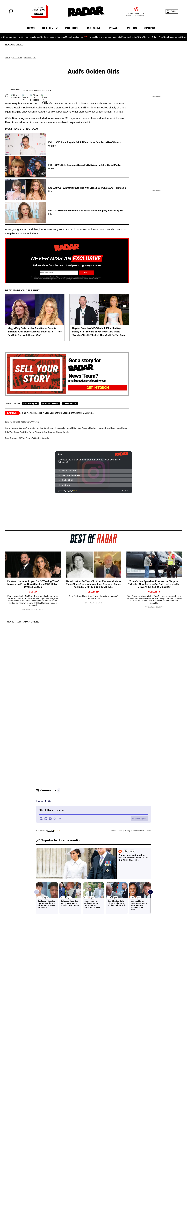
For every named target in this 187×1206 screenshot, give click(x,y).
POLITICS (71, 28)
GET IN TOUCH (98, 388)
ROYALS (114, 28)
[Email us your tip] (39, 17)
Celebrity (17, 58)
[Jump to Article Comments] (6, 95)
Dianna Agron (50, 403)
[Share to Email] (44, 95)
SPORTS (149, 28)
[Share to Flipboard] (34, 95)
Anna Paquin (30, 58)
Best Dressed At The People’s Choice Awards (27, 438)
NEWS (31, 28)
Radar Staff (15, 89)
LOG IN (173, 11)
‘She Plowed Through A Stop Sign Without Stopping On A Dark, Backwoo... (58, 413)
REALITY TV (50, 28)
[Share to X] (25, 95)
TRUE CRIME (93, 28)
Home (7, 58)
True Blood (70, 403)
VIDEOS (132, 28)
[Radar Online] (86, 11)
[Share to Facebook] (15, 95)
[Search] (11, 13)
